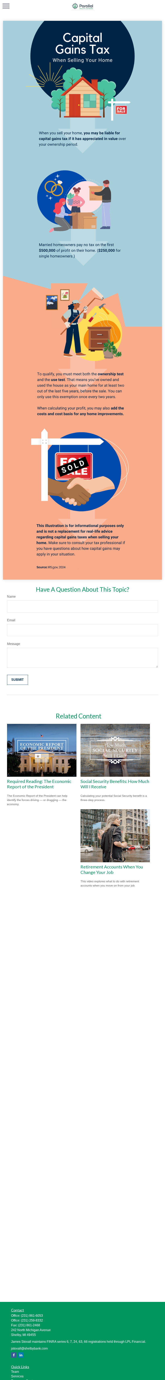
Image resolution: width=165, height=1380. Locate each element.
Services (17, 1376)
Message (13, 644)
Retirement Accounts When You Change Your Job (111, 869)
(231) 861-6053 (32, 1315)
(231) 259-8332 (32, 1320)
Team (15, 1371)
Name (11, 596)
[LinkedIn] (21, 1355)
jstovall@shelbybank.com (29, 1348)
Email (11, 620)
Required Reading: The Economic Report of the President (39, 784)
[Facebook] (13, 1355)
